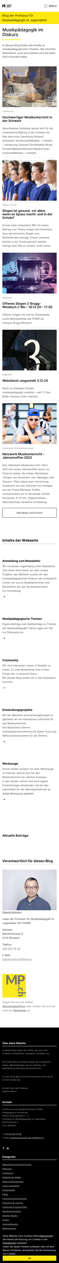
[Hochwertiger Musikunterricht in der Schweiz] (27, 111)
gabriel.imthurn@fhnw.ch (17, 959)
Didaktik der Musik (11, 1177)
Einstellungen (9, 1243)
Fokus (5, 1194)
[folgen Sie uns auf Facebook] (3, 1148)
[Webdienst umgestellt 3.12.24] (27, 365)
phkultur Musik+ (10, 1215)
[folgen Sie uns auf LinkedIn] (8, 1148)
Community (8, 1173)
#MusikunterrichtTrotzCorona (16, 1164)
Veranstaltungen (10, 1224)
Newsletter (19, 1010)
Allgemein (7, 1169)
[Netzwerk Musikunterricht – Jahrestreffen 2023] (27, 453)
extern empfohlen (11, 1186)
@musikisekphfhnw (13, 1006)
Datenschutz (45, 1235)
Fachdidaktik (8, 1190)
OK (29, 1258)
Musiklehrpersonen (11, 1211)
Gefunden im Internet (12, 1203)
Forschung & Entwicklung (14, 1198)
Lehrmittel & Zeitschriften (14, 1207)
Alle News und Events (30, 512)
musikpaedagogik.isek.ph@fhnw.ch (27, 1138)
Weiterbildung (9, 1228)
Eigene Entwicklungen (13, 1181)
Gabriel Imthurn (12, 912)
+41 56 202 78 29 (13, 1134)
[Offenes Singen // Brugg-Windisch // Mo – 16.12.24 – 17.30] (27, 290)
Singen (5, 1220)
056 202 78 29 (11, 948)
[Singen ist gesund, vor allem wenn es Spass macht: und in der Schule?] (27, 205)
